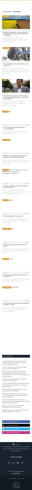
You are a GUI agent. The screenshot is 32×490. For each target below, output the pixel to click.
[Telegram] (17, 463)
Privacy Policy (16, 486)
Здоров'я (6, 140)
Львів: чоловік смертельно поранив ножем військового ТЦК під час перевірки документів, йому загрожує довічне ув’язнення (16, 401)
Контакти (16, 482)
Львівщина (6, 48)
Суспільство (6, 229)
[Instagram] (13, 463)
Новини (5, 111)
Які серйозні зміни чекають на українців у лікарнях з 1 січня (16, 303)
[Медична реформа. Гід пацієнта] (16, 206)
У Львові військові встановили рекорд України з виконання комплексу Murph (14, 379)
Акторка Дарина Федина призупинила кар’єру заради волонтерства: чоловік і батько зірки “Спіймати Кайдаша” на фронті (14, 362)
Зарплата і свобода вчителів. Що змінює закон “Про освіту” (15, 186)
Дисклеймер (16, 487)
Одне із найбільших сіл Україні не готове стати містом (16, 64)
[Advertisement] (16, 336)
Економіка (6, 16)
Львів (4, 80)
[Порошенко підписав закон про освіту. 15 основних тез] (16, 265)
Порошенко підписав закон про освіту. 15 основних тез (15, 275)
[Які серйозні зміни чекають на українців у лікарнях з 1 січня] (16, 293)
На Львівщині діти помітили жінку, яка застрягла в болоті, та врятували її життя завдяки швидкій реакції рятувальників (15, 395)
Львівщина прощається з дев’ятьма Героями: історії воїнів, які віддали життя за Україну (15, 410)
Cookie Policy (16, 484)
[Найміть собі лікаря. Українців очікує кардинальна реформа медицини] (16, 146)
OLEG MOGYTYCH (16, 473)
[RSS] (22, 463)
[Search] (29, 3)
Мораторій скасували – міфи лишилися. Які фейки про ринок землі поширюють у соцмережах (16, 33)
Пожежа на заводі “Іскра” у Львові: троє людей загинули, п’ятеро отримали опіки (14, 367)
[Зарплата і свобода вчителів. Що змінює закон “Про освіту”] (16, 176)
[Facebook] (9, 463)
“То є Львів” (13, 478)
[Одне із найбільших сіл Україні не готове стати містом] (16, 54)
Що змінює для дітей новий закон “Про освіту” (15, 245)
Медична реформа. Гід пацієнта (13, 216)
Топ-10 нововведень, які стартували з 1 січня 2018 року (14, 128)
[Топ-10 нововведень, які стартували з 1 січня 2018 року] (16, 118)
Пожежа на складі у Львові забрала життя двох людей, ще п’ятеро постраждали (14, 390)
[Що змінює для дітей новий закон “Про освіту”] (16, 235)
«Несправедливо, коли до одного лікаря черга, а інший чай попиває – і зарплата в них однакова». (16, 97)
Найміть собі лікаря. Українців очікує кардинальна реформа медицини (15, 156)
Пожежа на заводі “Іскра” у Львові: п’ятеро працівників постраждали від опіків (13, 406)
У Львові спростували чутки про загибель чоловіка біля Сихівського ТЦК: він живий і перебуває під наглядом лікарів (15, 385)
